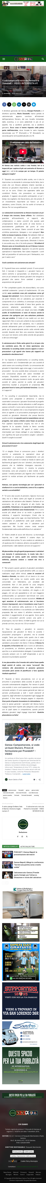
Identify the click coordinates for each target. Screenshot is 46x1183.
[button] (3, 59)
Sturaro (5, 798)
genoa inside (35, 790)
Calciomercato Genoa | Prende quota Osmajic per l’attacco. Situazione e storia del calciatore (27, 874)
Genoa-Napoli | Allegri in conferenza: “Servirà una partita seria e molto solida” (29, 864)
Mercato (38, 1172)
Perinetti (16, 795)
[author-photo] (23, 829)
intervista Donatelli (8, 792)
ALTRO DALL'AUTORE (27, 846)
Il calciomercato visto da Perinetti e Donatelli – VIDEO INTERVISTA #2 (34, 809)
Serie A (22, 1174)
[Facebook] (4, 104)
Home (3, 64)
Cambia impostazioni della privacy (23, 1156)
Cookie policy (28, 1152)
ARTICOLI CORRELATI (10, 846)
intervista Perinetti (21, 792)
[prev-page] (3, 883)
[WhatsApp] (14, 104)
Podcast (38, 1174)
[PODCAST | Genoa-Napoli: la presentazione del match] (7, 854)
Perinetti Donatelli (27, 795)
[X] (9, 104)
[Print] (29, 104)
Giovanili (31, 1172)
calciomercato (12, 790)
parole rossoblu (7, 795)
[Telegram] (34, 104)
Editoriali (15, 1172)
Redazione (7, 93)
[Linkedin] (19, 104)
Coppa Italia (30, 1174)
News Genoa (7, 1172)
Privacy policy (17, 1152)
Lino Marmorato (33, 792)
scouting (36, 795)
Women (16, 1174)
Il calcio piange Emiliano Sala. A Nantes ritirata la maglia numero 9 (12, 809)
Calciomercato (11, 64)
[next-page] (7, 883)
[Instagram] (23, 836)
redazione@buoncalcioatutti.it (27, 1167)
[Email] (24, 104)
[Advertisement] (23, 32)
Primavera (23, 1172)
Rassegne (9, 1174)
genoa (27, 790)
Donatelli (21, 790)
